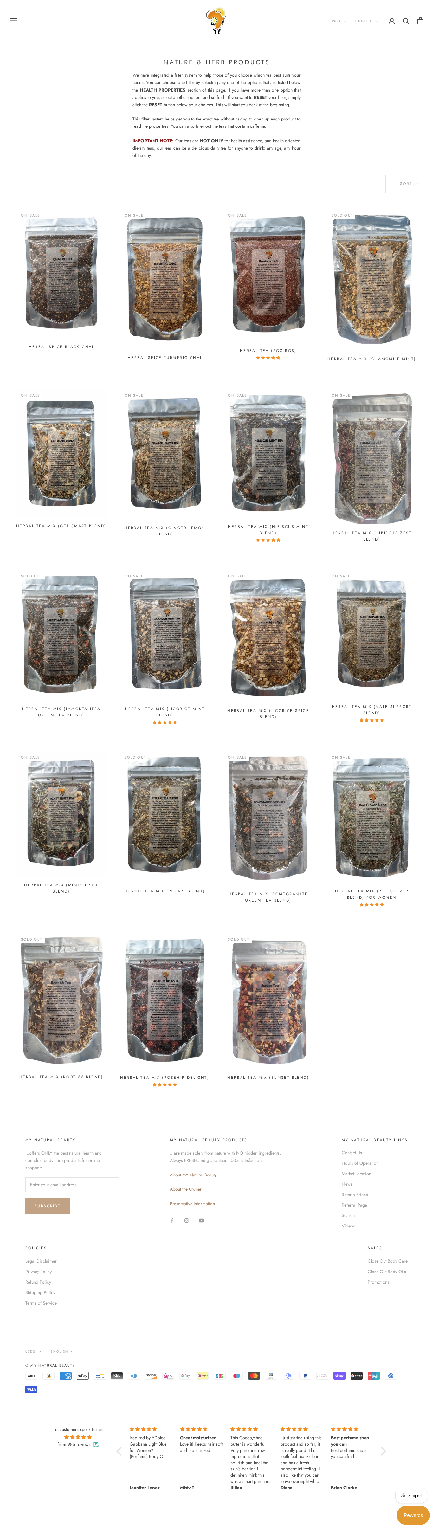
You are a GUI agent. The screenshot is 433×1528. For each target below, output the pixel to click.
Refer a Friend (355, 1194)
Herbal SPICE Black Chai (61, 347)
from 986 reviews (74, 1444)
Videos (348, 1226)
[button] (120, 1451)
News (347, 1184)
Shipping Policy (40, 1292)
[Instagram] (186, 1220)
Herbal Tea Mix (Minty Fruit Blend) (61, 888)
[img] (78, 1437)
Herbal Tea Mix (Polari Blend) (165, 891)
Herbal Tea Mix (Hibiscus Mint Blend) (268, 530)
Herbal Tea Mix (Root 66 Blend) (61, 1077)
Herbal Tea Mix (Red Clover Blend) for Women (372, 894)
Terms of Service (41, 1303)
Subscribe (48, 1206)
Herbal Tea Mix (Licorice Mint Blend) (165, 712)
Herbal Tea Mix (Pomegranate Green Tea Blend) (268, 897)
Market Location (356, 1173)
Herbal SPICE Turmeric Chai (165, 357)
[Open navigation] (13, 20)
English (364, 21)
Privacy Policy (38, 1271)
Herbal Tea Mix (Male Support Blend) (372, 710)
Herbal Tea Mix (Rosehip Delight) (164, 1077)
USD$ (336, 21)
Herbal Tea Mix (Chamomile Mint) (371, 359)
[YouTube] (201, 1220)
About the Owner (186, 1189)
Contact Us (352, 1152)
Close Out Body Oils (387, 1271)
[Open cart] (420, 20)
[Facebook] (172, 1220)
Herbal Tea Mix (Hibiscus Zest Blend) (372, 536)
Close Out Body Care (388, 1261)
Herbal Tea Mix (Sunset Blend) (268, 1077)
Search (348, 1215)
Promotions (378, 1282)
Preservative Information (192, 1204)
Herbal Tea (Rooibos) (268, 350)
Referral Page (354, 1205)
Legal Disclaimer (41, 1261)
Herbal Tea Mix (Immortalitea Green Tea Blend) (61, 712)
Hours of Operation (360, 1163)
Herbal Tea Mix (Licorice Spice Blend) (268, 714)
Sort (407, 183)
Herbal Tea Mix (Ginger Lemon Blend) (164, 531)
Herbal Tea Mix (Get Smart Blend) (61, 526)
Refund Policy (38, 1282)
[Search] (406, 20)
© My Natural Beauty (50, 1365)
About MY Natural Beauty (193, 1175)
